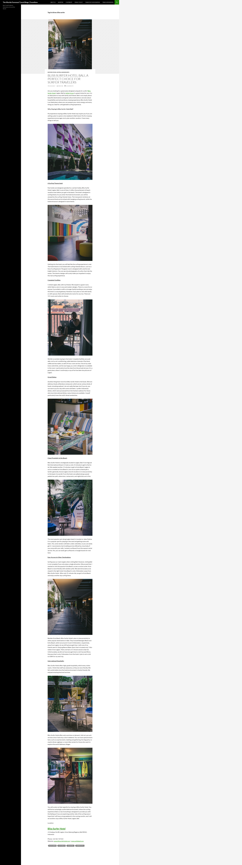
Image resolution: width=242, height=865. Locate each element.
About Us (52, 2)
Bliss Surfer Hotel (57, 828)
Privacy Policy (79, 2)
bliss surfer (52, 845)
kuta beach (62, 845)
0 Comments (69, 86)
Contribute (69, 2)
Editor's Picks (52, 72)
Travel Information (107, 2)
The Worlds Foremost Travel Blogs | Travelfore (20, 2)
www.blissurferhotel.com (62, 841)
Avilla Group (70, 93)
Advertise (60, 2)
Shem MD (60, 86)
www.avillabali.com (77, 841)
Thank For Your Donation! (92, 2)
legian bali (71, 845)
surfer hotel (80, 845)
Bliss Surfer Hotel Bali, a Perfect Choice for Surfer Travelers (68, 78)
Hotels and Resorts (63, 72)
